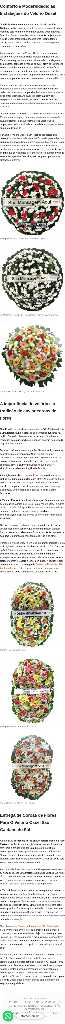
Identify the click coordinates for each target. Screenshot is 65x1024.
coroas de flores (29, 475)
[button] (8, 1016)
